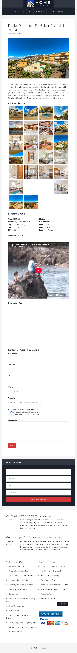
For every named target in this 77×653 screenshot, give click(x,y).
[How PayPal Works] (53, 622)
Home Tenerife (38, 4)
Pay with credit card (51, 614)
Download (63, 604)
